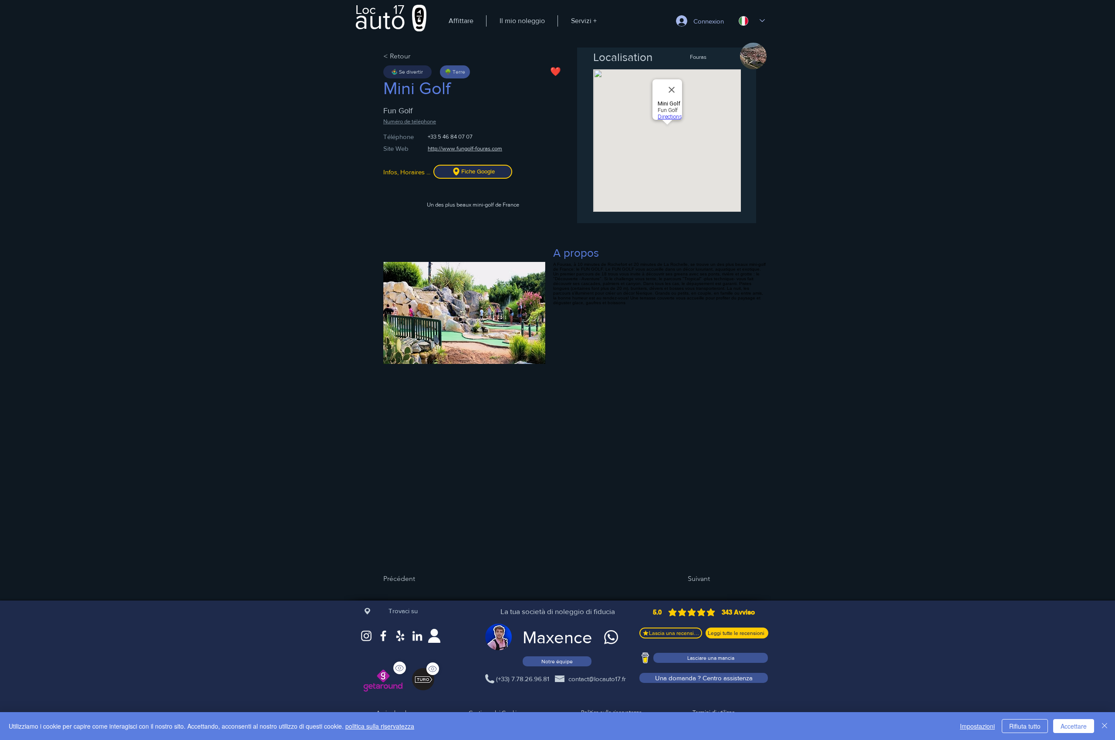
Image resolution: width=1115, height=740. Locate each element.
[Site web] (434, 636)
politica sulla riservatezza (379, 726)
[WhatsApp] (611, 637)
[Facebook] (383, 636)
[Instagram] (366, 636)
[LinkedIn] (417, 636)
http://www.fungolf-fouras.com (465, 148)
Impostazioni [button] (977, 726)
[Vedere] (432, 668)
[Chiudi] (1104, 726)
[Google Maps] (400, 636)
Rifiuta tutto (1025, 726)
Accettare (1074, 726)
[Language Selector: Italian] (752, 20)
